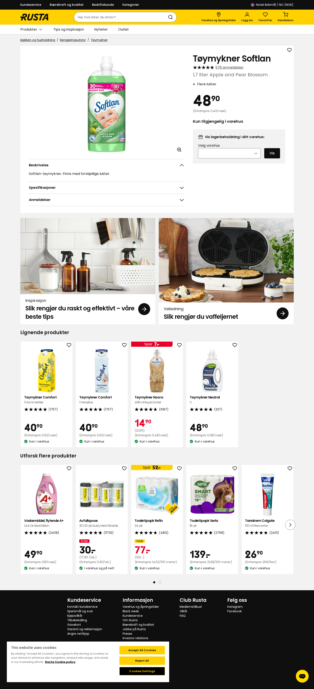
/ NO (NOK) (274, 5)
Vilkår (183, 611)
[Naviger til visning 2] (160, 582)
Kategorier (130, 5)
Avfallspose (98, 523)
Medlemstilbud (191, 607)
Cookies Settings (142, 671)
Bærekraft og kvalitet (67, 5)
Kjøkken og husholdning (37, 40)
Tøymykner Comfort (40, 399)
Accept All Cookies (142, 650)
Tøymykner (99, 40)
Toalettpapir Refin (149, 523)
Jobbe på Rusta (134, 629)
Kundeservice (30, 5)
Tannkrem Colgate (259, 523)
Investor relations (135, 638)
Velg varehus (209, 145)
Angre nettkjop (78, 633)
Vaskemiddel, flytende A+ (43, 523)
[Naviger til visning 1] (154, 582)
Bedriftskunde (103, 5)
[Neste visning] (290, 524)
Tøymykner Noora (149, 399)
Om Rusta (130, 620)
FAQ (183, 616)
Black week (131, 611)
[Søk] (171, 17)
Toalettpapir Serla (204, 523)
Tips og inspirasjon (68, 29)
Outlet (123, 29)
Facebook (234, 611)
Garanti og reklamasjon (84, 629)
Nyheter (101, 29)
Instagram (235, 607)
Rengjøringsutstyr (73, 40)
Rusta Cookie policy (60, 662)
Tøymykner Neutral (205, 399)
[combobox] (121, 17)
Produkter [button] (28, 29)
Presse (127, 633)
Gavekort (74, 625)
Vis (272, 153)
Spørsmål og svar (80, 611)
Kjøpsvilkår (74, 616)
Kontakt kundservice (82, 607)
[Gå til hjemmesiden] (34, 17)
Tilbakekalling (77, 620)
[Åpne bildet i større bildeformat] (179, 149)
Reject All (142, 661)
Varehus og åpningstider (141, 607)
